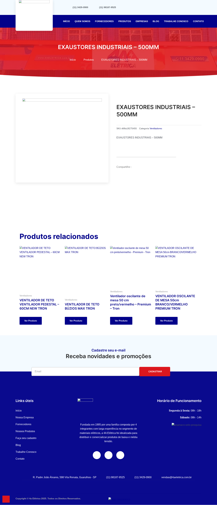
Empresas (142, 21)
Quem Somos (82, 21)
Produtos (124, 21)
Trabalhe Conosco (176, 21)
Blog (156, 21)
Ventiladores (156, 128)
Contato (198, 21)
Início (66, 21)
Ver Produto (30, 320)
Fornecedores (104, 21)
